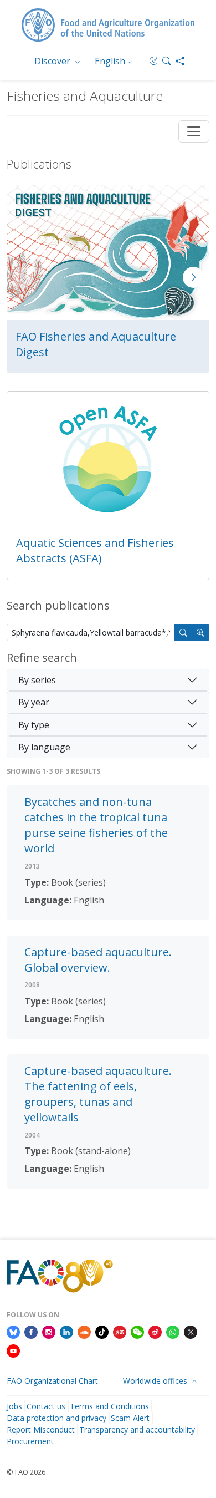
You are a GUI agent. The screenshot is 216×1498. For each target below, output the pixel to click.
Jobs (14, 1406)
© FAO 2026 (26, 1472)
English (110, 61)
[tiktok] (102, 1331)
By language (44, 747)
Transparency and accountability (137, 1429)
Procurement (30, 1441)
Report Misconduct (41, 1429)
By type (33, 725)
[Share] (180, 61)
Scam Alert (130, 1418)
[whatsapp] (172, 1331)
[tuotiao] (119, 1331)
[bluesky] (13, 1331)
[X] (190, 1331)
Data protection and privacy (56, 1418)
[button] (166, 61)
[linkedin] (66, 1331)
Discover (53, 61)
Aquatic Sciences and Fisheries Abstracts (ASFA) (95, 550)
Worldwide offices (156, 1380)
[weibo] (155, 1331)
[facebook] (31, 1331)
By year (33, 702)
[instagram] (48, 1331)
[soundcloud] (84, 1331)
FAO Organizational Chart (52, 1380)
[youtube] (13, 1350)
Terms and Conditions (109, 1406)
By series (37, 680)
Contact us (46, 1406)
